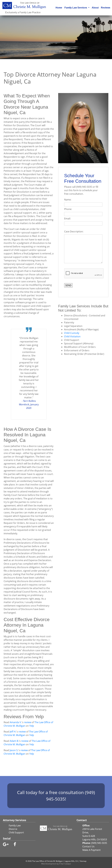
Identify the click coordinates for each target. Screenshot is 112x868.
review (27, 722)
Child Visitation (72, 336)
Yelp (31, 725)
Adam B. (14, 741)
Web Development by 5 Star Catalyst (56, 863)
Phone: (68, 209)
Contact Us (88, 846)
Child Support (16, 832)
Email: (68, 218)
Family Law (15, 825)
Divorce (13, 829)
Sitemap (83, 861)
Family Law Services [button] (76, 7)
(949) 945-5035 (99, 843)
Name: (68, 199)
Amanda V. (16, 722)
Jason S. (14, 750)
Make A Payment (91, 850)
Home (59, 7)
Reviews (105, 7)
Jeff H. (13, 731)
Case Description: (74, 231)
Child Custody (71, 333)
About (95, 7)
